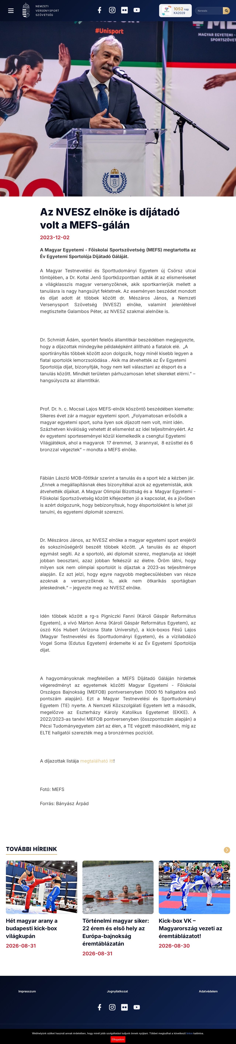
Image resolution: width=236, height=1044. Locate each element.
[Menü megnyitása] (11, 11)
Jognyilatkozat (117, 991)
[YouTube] (136, 10)
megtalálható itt (96, 761)
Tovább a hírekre (196, 850)
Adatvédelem (208, 991)
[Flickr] (124, 10)
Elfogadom (118, 1039)
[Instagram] (112, 10)
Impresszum (27, 991)
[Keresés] (226, 10)
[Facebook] (99, 10)
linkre (189, 1033)
